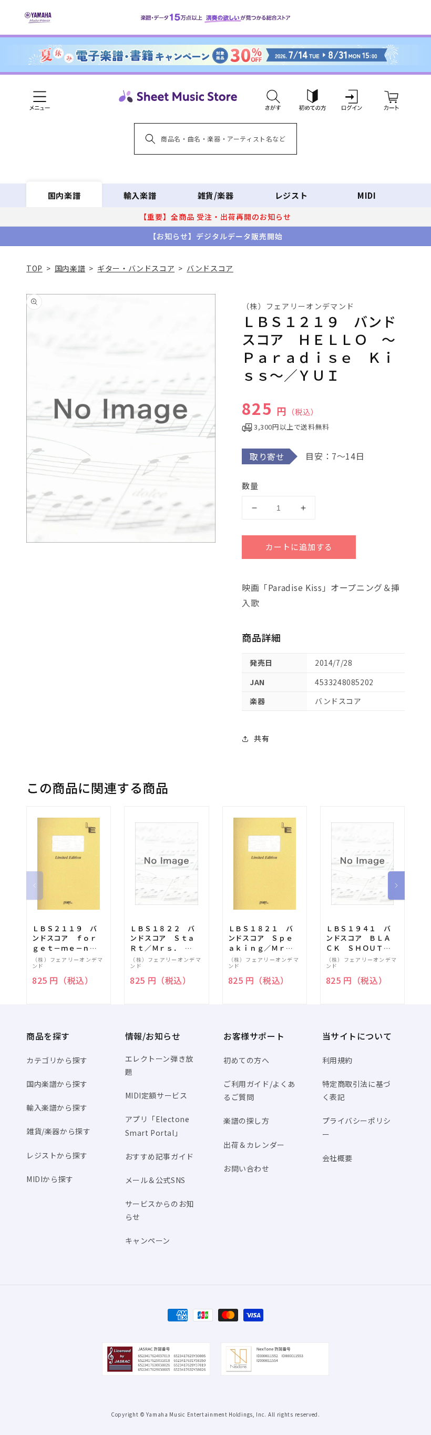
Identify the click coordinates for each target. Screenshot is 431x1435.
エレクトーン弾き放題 (159, 1065)
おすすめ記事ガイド (159, 1156)
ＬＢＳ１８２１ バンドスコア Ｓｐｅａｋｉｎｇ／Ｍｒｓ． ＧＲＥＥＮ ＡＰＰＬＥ (260, 938)
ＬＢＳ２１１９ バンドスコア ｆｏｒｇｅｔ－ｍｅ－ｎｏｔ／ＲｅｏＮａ (64, 938)
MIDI (366, 195)
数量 (250, 485)
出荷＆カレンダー (254, 1144)
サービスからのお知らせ (159, 1210)
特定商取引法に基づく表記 (356, 1090)
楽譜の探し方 (246, 1120)
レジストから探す (57, 1155)
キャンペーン (148, 1240)
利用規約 (337, 1060)
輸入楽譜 (140, 195)
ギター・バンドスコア (136, 268)
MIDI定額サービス (156, 1095)
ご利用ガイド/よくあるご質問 (259, 1090)
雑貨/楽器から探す (58, 1131)
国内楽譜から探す (57, 1083)
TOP (34, 268)
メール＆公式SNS (155, 1180)
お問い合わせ (246, 1168)
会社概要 (337, 1158)
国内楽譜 (64, 195)
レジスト (291, 195)
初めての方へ (246, 1060)
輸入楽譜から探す (57, 1107)
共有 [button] (261, 738)
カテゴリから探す (57, 1060)
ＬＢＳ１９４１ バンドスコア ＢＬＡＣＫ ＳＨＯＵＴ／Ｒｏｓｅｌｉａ (358, 938)
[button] (273, 96)
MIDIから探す (50, 1179)
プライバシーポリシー (356, 1127)
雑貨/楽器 (216, 195)
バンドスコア (210, 268)
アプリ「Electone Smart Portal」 (157, 1125)
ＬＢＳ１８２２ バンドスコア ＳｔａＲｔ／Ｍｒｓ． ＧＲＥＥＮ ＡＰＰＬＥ (162, 938)
